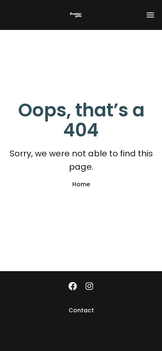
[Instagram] (89, 287)
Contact (81, 310)
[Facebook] (73, 287)
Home (81, 184)
